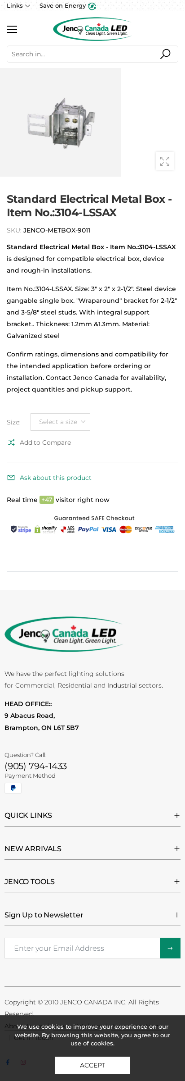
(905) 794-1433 (35, 766)
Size (14, 422)
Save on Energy (64, 5)
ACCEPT (92, 1065)
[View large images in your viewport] (165, 161)
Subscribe (170, 948)
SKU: (15, 230)
